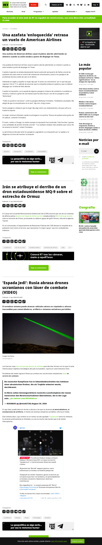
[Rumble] (70, 4)
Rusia (26, 518)
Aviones (6, 151)
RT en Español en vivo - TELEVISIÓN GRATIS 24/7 (88, 44)
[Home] (5, 5)
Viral (23, 11)
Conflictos (7, 247)
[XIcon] (74, 4)
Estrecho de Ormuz (50, 247)
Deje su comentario (38, 172)
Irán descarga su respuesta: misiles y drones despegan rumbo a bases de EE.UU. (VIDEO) (89, 126)
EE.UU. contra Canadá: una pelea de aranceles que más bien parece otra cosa (89, 229)
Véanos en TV (57, 5)
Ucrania (47, 518)
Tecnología (36, 518)
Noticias (10, 11)
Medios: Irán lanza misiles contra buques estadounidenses (87, 104)
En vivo (33, 5)
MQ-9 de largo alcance (64, 216)
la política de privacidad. (88, 158)
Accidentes (29, 151)
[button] (89, 33)
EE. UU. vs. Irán (20, 247)
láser (64, 373)
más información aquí (59, 541)
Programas (38, 11)
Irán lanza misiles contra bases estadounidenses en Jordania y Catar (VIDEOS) (89, 92)
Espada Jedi (53, 416)
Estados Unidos (35, 247)
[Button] (45, 4)
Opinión (55, 11)
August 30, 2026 (39, 403)
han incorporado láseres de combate (29, 366)
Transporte (17, 151)
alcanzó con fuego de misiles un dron (29, 216)
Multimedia (71, 11)
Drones (17, 518)
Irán (63, 247)
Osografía (87, 207)
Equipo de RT (90, 11)
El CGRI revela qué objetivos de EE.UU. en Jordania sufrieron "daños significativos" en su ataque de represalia (89, 78)
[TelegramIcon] (77, 4)
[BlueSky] (81, 4)
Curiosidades (42, 151)
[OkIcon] (84, 4)
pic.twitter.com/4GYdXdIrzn (23, 398)
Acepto (88, 157)
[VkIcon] (67, 4)
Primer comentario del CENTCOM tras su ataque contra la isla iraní (89, 114)
